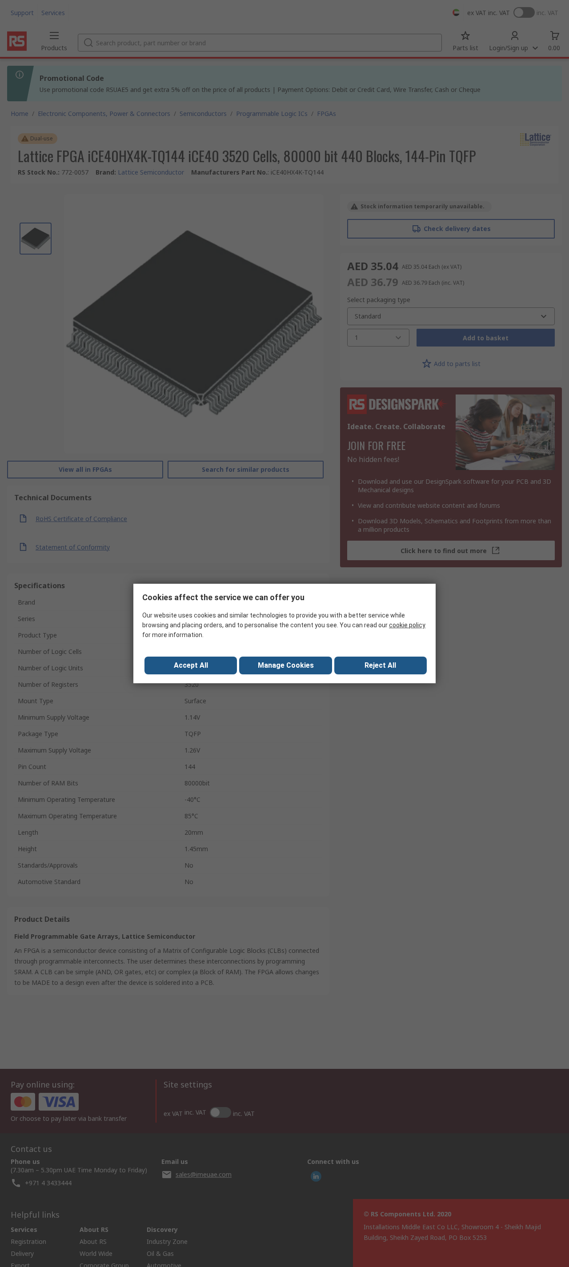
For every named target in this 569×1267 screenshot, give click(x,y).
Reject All (380, 665)
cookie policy (407, 625)
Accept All (191, 665)
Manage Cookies (286, 665)
